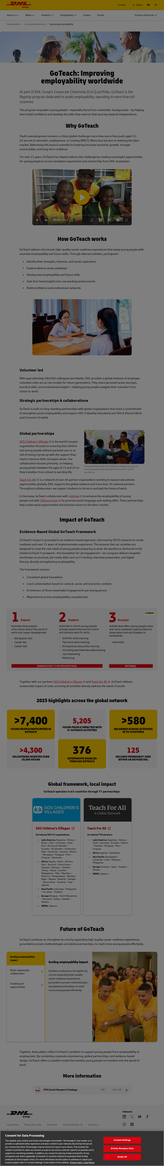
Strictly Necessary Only (122, 1148)
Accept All (122, 1157)
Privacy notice (76, 1162)
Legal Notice (88, 1162)
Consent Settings (122, 1140)
